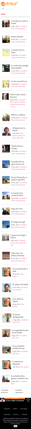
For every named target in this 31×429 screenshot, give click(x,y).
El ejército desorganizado (18, 315)
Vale (15, 426)
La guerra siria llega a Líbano (18, 236)
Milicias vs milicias (18, 114)
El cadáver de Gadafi (20, 284)
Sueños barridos (17, 36)
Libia (12, 28)
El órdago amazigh (18, 222)
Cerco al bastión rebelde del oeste (18, 347)
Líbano (12, 243)
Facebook (7, 409)
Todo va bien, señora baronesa (18, 95)
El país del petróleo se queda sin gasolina (19, 178)
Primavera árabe (15, 104)
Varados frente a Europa (17, 147)
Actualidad (23, 26)
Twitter (15, 409)
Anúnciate (7, 414)
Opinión (16, 102)
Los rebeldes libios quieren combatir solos (19, 377)
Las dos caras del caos (19, 81)
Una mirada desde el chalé (20, 269)
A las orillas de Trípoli (17, 300)
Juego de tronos (17, 208)
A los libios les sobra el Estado (19, 22)
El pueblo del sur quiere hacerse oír (17, 162)
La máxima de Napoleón (17, 362)
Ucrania (12, 107)
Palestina (22, 102)
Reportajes (22, 28)
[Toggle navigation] (3, 8)
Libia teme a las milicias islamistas (17, 254)
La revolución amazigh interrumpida (19, 66)
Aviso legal (23, 409)
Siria (18, 138)
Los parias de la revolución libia (17, 194)
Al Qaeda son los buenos (18, 129)
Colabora (24, 414)
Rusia (23, 104)
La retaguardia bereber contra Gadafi (20, 331)
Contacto (16, 414)
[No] (29, 423)
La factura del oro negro (17, 51)
